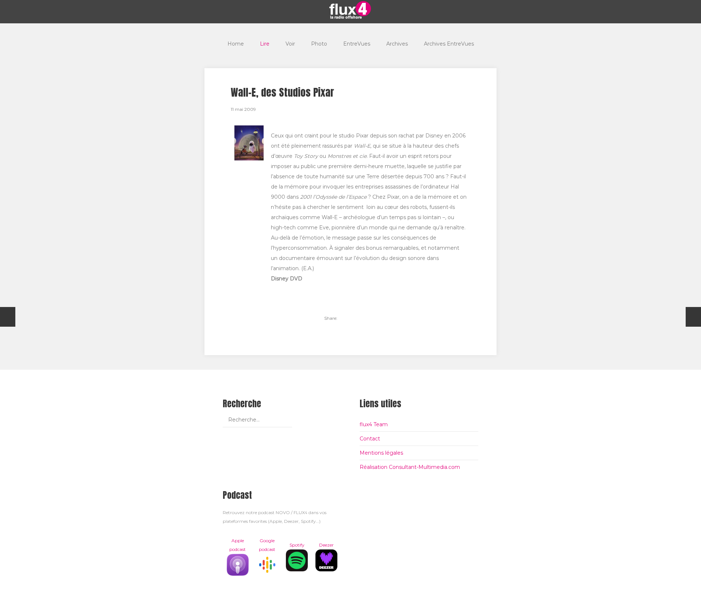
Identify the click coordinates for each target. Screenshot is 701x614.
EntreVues (356, 43)
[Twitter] (347, 318)
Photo (319, 43)
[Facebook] (359, 318)
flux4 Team (374, 424)
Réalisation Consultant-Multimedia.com (410, 467)
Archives (397, 43)
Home (235, 43)
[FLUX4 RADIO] (350, 10)
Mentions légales (381, 453)
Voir (290, 43)
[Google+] (372, 318)
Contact (370, 438)
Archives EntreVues (449, 43)
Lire (264, 43)
